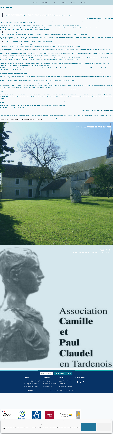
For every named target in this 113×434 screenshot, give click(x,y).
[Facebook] (78, 382)
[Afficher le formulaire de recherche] (91, 2)
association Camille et (103, 110)
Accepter (88, 427)
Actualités (73, 2)
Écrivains (54, 2)
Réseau (64, 2)
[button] (110, 420)
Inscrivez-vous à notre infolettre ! (63, 373)
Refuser (104, 427)
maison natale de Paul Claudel (9, 113)
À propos (44, 2)
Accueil (35, 2)
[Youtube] (83, 382)
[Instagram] (80, 382)
